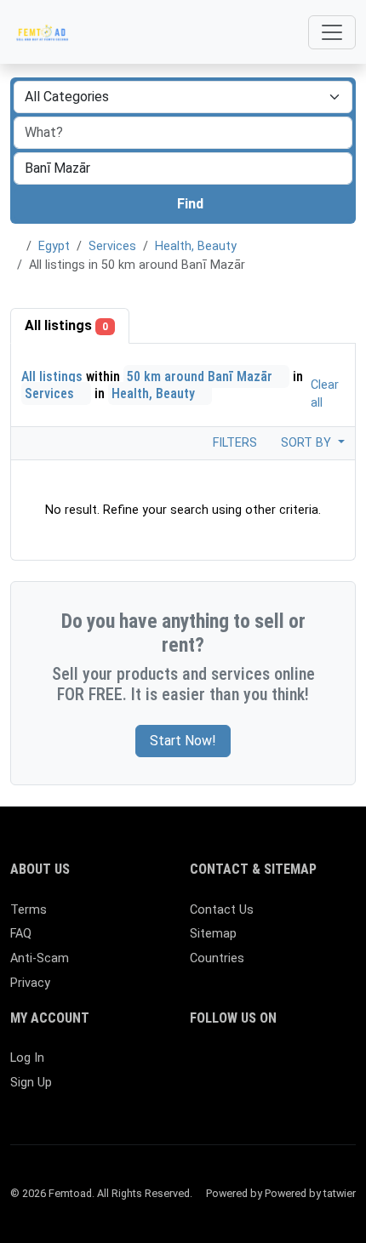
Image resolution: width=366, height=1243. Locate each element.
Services (112, 246)
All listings (66, 325)
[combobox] (183, 168)
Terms (28, 910)
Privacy (30, 983)
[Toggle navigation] (332, 32)
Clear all (325, 394)
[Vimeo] (225, 1094)
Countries (217, 958)
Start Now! (183, 741)
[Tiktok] (324, 1065)
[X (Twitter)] (225, 1065)
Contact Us (222, 910)
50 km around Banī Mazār (201, 376)
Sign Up (31, 1082)
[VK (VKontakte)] (249, 1094)
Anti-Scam (39, 958)
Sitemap (213, 934)
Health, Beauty (196, 246)
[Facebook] (200, 1065)
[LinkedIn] (274, 1065)
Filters (233, 443)
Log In (27, 1058)
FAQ (20, 934)
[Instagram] (249, 1065)
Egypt (54, 246)
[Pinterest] (299, 1065)
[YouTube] (200, 1094)
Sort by (308, 443)
